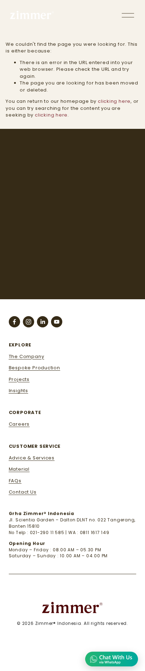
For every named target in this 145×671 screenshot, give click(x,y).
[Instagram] (28, 321)
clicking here (114, 101)
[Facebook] (14, 321)
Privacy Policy (85, 281)
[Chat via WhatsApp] (111, 659)
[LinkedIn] (42, 321)
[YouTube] (56, 321)
